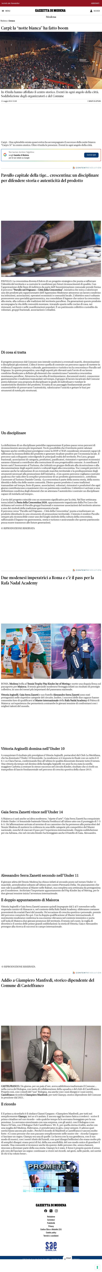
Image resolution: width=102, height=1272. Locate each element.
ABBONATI (95, 4)
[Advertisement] (21, 123)
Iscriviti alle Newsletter (11, 4)
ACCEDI (97, 11)
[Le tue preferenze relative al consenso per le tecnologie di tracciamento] (97, 1267)
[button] (51, 1176)
